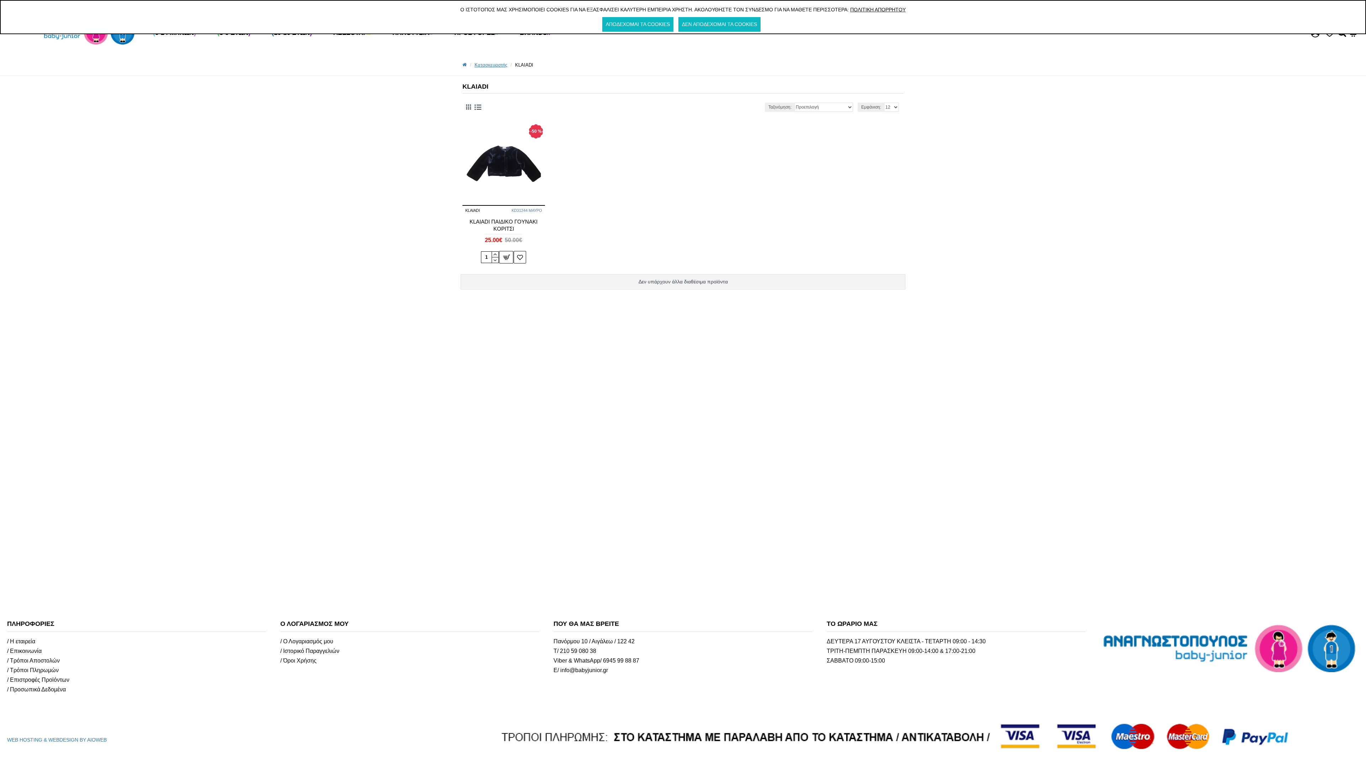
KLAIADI (472, 210)
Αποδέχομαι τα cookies (638, 24)
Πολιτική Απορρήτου (878, 9)
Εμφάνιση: (871, 107)
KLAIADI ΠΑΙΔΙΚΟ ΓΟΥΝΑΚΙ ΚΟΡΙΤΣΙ (504, 225)
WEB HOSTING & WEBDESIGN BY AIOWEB (57, 740)
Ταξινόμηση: (779, 107)
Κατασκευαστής (491, 65)
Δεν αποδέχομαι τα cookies (719, 24)
